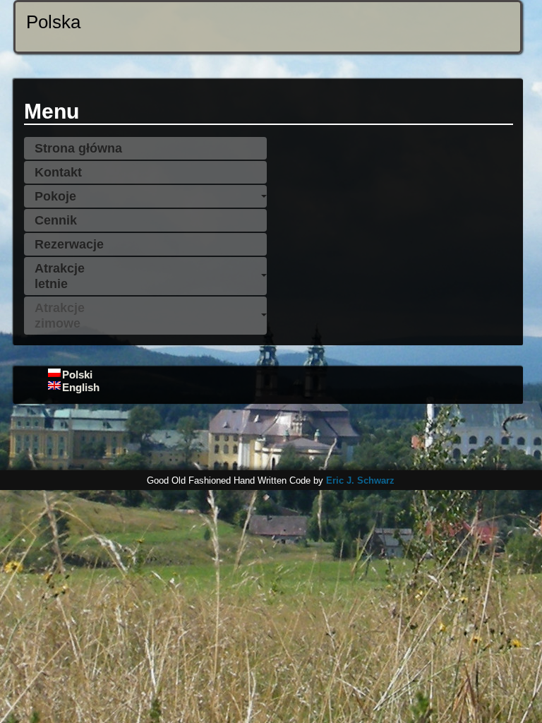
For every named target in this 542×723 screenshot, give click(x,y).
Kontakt (58, 172)
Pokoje (55, 196)
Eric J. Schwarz (360, 480)
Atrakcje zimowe (60, 315)
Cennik (56, 220)
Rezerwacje (69, 244)
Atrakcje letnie (60, 276)
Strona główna (78, 148)
